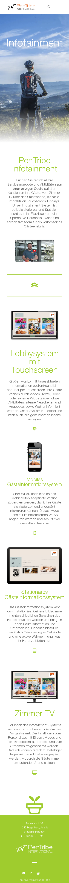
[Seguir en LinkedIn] (31, 873)
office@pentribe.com (34, 832)
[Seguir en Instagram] (38, 873)
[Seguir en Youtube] (24, 873)
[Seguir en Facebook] (45, 873)
